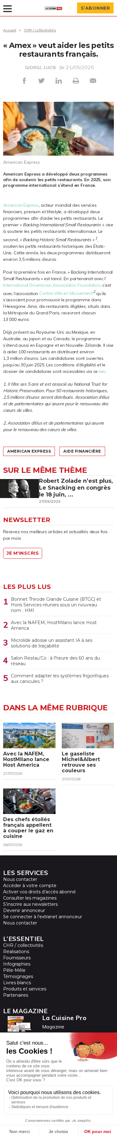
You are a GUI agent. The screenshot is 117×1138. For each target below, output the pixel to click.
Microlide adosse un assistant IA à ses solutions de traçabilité (51, 643)
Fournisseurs (17, 958)
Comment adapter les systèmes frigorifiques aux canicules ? (60, 678)
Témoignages (18, 976)
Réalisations (16, 951)
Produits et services (24, 989)
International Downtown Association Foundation (51, 285)
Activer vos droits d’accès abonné (39, 892)
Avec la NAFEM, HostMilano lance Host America (54, 625)
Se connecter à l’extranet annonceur (42, 916)
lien (102, 371)
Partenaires (15, 995)
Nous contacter (20, 879)
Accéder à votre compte (29, 885)
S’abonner (95, 8)
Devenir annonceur (24, 910)
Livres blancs (17, 982)
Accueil (9, 30)
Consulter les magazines (29, 898)
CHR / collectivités (40, 30)
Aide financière (82, 451)
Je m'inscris (23, 553)
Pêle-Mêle (14, 970)
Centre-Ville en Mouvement (66, 293)
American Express (21, 205)
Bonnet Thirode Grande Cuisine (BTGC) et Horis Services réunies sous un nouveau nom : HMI (56, 604)
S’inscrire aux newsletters (30, 904)
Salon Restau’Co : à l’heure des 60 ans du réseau (55, 660)
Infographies (16, 964)
